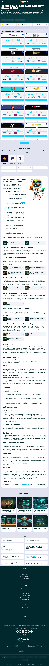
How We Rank (24, 619)
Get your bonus (12, 46)
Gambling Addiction (24, 605)
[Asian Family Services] (21, 659)
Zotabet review (36, 137)
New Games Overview (24, 598)
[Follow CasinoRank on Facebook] (17, 639)
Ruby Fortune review (13, 84)
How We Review (24, 617)
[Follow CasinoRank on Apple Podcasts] (31, 639)
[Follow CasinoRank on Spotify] (28, 639)
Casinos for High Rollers (24, 584)
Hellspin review (13, 119)
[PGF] (30, 654)
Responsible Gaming (24, 600)
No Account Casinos (24, 586)
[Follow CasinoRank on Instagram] (20, 639)
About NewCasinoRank (24, 615)
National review (36, 84)
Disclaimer (24, 624)
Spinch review (13, 137)
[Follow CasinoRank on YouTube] (25, 639)
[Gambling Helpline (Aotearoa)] (40, 654)
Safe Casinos (24, 582)
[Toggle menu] (2, 1)
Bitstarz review (36, 119)
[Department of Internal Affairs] (9, 654)
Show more (23, 142)
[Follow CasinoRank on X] (23, 639)
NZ (23, 642)
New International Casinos (24, 603)
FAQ (24, 621)
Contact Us (24, 626)
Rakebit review (13, 66)
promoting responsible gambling (30, 427)
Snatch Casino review (36, 102)
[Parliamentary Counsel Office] (20, 654)
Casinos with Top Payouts (24, 588)
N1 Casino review (12, 102)
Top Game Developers (24, 607)
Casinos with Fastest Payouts (24, 579)
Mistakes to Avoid (24, 596)
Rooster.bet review (12, 48)
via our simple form (25, 484)
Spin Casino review (36, 48)
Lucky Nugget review (36, 66)
